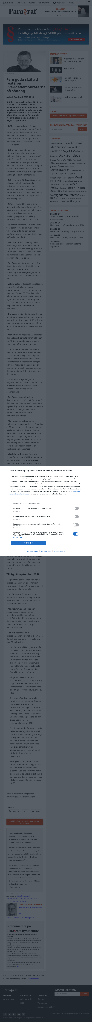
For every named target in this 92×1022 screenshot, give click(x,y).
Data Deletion (32, 551)
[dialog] (46, 511)
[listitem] (46, 503)
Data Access (46, 551)
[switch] (76, 508)
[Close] (87, 470)
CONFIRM (28, 543)
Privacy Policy (59, 551)
